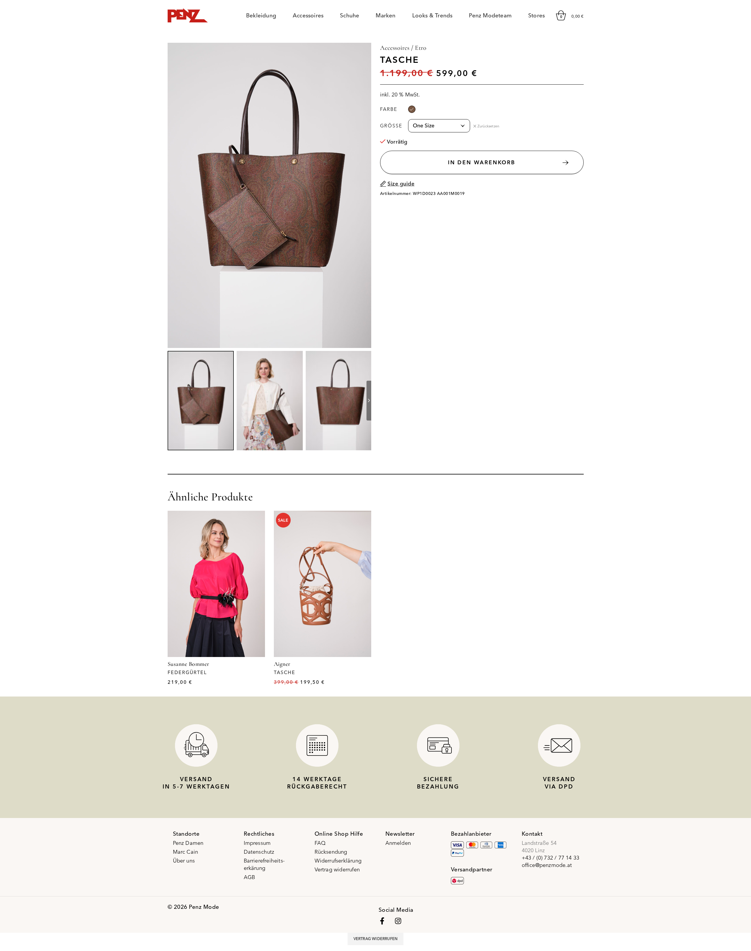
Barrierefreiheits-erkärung (264, 864)
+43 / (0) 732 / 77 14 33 (551, 857)
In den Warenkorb (482, 162)
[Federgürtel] (216, 584)
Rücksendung (331, 851)
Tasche (284, 672)
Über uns (184, 860)
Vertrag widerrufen (337, 869)
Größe (391, 126)
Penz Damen (188, 843)
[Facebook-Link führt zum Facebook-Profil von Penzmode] (382, 920)
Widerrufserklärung (338, 860)
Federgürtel (187, 672)
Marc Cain (185, 851)
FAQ (320, 843)
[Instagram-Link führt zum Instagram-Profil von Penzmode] (398, 920)
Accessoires (395, 48)
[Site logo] (188, 14)
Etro (420, 48)
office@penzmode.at (547, 865)
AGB (249, 877)
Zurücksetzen (488, 126)
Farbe (388, 109)
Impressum (257, 843)
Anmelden (398, 843)
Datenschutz (259, 851)
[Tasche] (322, 584)
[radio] (411, 109)
